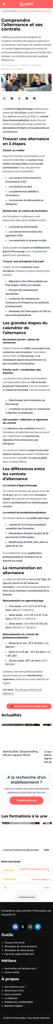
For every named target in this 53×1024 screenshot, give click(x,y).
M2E (46, 850)
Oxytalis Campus (40, 879)
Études (14, 11)
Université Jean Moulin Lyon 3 (34, 870)
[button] (4, 98)
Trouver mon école (26, 800)
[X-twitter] (22, 926)
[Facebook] (15, 926)
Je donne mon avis (26, 897)
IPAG (46, 888)
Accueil (6, 11)
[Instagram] (30, 926)
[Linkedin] (37, 926)
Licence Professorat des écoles (20, 850)
